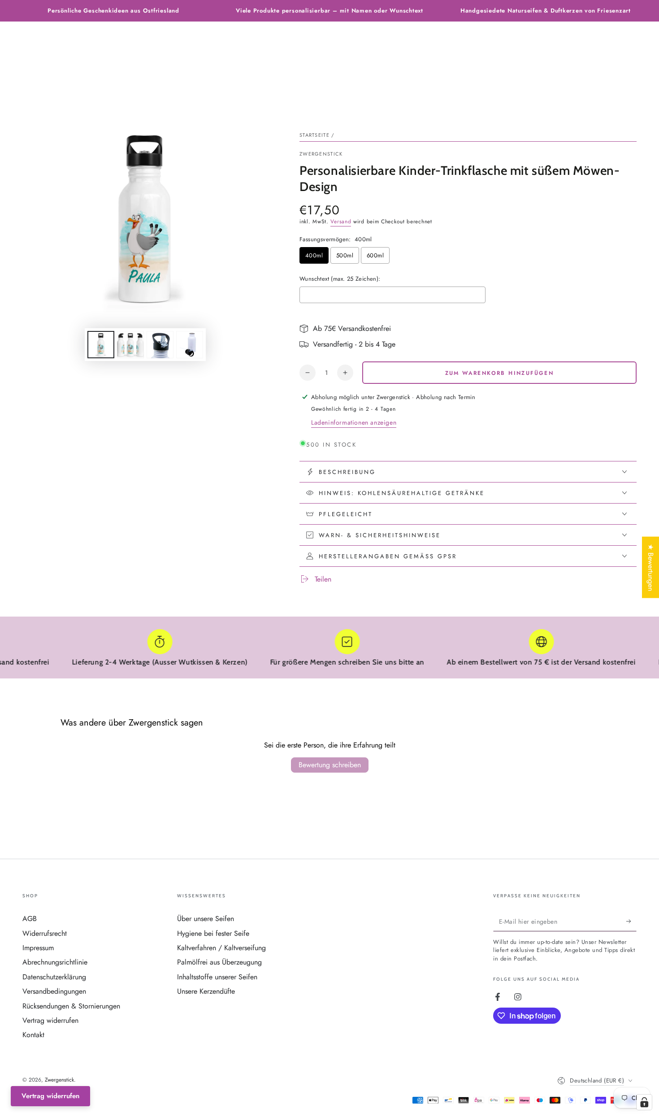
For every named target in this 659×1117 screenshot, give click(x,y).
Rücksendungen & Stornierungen (71, 1006)
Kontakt (33, 1035)
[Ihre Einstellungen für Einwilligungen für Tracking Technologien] (644, 1102)
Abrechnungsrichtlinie (54, 962)
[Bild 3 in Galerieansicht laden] (160, 344)
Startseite (314, 135)
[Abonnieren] (631, 921)
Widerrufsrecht (44, 933)
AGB (29, 918)
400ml (314, 255)
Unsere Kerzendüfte (206, 991)
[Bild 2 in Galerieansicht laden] (130, 344)
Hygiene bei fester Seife (213, 933)
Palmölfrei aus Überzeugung (219, 962)
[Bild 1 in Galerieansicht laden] (100, 344)
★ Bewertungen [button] (651, 567)
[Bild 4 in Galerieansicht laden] (189, 344)
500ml (344, 255)
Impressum (38, 948)
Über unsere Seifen (205, 918)
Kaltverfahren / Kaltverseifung (221, 948)
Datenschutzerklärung (54, 977)
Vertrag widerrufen (50, 1020)
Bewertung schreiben (330, 765)
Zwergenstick (321, 154)
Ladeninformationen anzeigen (353, 422)
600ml (375, 255)
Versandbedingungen (54, 991)
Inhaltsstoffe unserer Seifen (217, 977)
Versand (340, 221)
